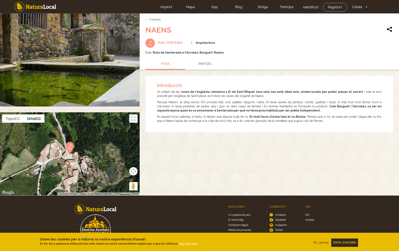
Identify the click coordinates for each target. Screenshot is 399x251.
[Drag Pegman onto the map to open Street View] (133, 186)
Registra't (335, 7)
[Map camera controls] (133, 171)
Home (35, 7)
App (214, 7)
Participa (286, 7)
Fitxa (165, 63)
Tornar (155, 19)
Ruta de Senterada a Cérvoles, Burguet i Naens (188, 52)
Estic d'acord (344, 242)
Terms (135, 194)
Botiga (263, 7)
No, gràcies (321, 242)
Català (357, 7)
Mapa (190, 7)
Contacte (280, 214)
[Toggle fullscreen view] (133, 118)
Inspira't (166, 7)
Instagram (281, 225)
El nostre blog (236, 219)
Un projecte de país (239, 214)
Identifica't (311, 7)
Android (309, 219)
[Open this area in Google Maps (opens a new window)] (8, 192)
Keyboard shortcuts (68, 194)
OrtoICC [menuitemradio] (34, 118)
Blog (238, 7)
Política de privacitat (239, 229)
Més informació (188, 243)
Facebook (280, 219)
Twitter (279, 229)
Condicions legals (238, 225)
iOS (307, 214)
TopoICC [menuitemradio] (13, 118)
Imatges (205, 63)
